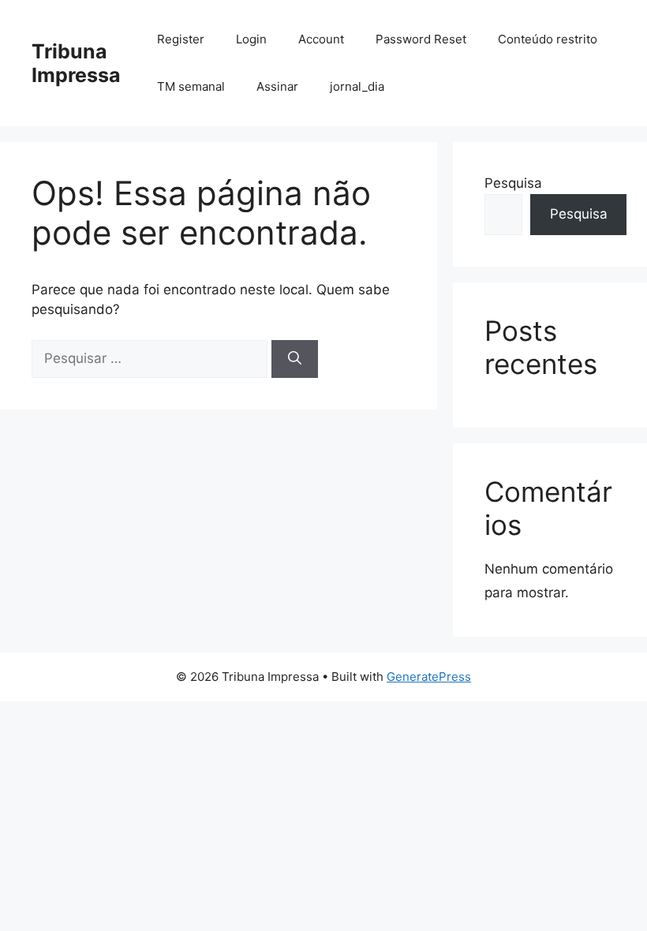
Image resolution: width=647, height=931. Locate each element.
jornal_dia (357, 86)
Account (321, 39)
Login (251, 39)
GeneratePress (429, 676)
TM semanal (191, 86)
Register (180, 39)
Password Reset (421, 39)
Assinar (277, 86)
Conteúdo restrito (547, 39)
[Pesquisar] (294, 359)
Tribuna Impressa (76, 63)
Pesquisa (513, 183)
